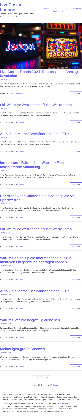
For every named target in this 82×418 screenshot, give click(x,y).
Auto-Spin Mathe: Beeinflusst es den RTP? (34, 134)
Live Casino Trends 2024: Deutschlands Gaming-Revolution (39, 74)
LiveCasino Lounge (11, 7)
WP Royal (53, 385)
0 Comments (17, 93)
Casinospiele (46, 8)
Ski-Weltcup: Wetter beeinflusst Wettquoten (36, 105)
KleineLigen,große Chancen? (23, 349)
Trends (68, 8)
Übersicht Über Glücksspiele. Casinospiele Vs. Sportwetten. (37, 198)
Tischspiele (77, 8)
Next (47, 377)
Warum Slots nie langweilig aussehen (30, 320)
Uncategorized (6, 79)
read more (76, 93)
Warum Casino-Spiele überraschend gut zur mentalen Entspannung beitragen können (35, 260)
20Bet (63, 404)
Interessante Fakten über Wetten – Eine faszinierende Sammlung (32, 165)
